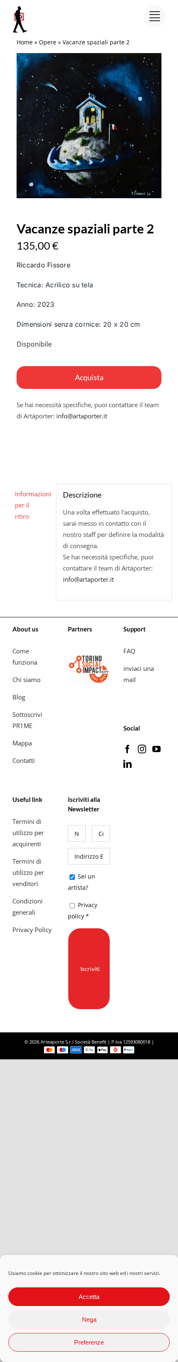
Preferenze (89, 1342)
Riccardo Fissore (43, 265)
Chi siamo (27, 679)
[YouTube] (156, 749)
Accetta (89, 1296)
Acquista (89, 377)
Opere (47, 42)
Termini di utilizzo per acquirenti (28, 832)
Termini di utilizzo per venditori (28, 872)
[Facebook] (127, 749)
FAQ (129, 651)
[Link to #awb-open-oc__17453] (155, 16)
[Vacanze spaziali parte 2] (89, 125)
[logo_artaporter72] (20, 7)
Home (25, 42)
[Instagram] (142, 749)
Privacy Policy (32, 929)
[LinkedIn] (127, 764)
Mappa (22, 743)
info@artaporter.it (81, 416)
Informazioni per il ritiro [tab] (32, 505)
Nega (89, 1319)
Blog (18, 697)
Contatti (23, 760)
